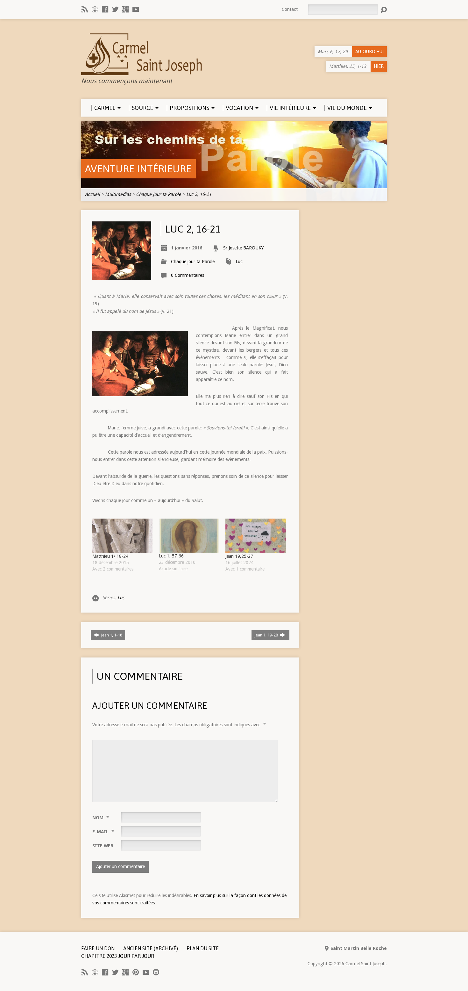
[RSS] (85, 9)
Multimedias (118, 194)
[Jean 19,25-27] (255, 536)
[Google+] (125, 9)
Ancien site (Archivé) (150, 948)
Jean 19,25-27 (239, 556)
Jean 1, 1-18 (111, 635)
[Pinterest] (135, 972)
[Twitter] (115, 9)
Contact (290, 9)
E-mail (103, 831)
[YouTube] (135, 9)
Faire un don (98, 948)
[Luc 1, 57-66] (189, 536)
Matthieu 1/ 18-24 (110, 556)
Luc (239, 261)
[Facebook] (105, 9)
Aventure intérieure (138, 169)
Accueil (92, 194)
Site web (102, 845)
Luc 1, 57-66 (171, 555)
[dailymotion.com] (156, 972)
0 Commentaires (187, 275)
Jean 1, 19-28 (266, 635)
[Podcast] (95, 9)
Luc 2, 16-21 (198, 194)
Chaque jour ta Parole (158, 194)
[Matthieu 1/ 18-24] (122, 536)
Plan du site (203, 948)
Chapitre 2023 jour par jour (117, 956)
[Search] (383, 10)
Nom (100, 817)
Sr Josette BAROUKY (243, 247)
